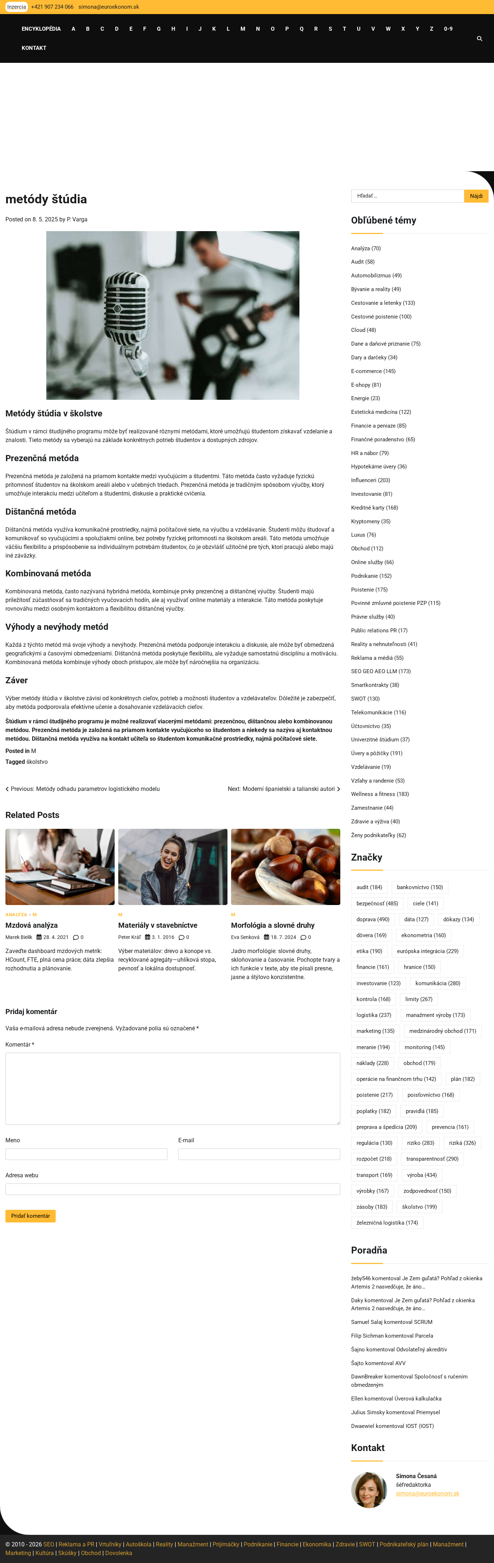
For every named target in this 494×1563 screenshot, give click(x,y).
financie (373, 967)
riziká (462, 1143)
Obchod (360, 548)
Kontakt (34, 48)
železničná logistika (387, 1223)
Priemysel (428, 1412)
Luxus (358, 535)
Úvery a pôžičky (370, 753)
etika (369, 951)
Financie (287, 1544)
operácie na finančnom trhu (396, 1079)
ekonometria (423, 935)
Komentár (19, 1044)
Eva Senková (245, 937)
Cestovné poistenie (374, 316)
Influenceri (363, 480)
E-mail (186, 1140)
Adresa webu (21, 1175)
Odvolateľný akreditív (421, 1349)
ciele (425, 903)
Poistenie (362, 589)
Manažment (193, 1544)
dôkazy (458, 919)
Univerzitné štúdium (375, 739)
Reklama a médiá (372, 658)
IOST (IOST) (420, 1426)
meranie (373, 1047)
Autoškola (139, 1544)
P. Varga (77, 219)
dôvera (372, 935)
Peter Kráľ (129, 937)
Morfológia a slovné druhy (273, 925)
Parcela (424, 1336)
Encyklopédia (41, 29)
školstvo (37, 761)
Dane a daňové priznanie (380, 344)
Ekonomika (317, 1544)
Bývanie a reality (370, 289)
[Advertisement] (247, 117)
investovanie (379, 983)
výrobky (373, 1191)
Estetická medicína (374, 412)
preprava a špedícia (387, 1127)
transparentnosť (432, 1159)
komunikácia (438, 983)
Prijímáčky (226, 1544)
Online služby (367, 562)
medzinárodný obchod (442, 1031)
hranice (419, 967)
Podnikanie (364, 576)
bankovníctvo (420, 887)
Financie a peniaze (373, 426)
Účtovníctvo (365, 726)
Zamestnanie (367, 808)
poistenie (375, 1095)
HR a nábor (364, 453)
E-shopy (360, 385)
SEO (48, 1544)
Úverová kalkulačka (418, 1398)
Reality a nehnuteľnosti (378, 644)
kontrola (374, 999)
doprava (373, 919)
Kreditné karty (367, 508)
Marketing (18, 1553)
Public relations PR (374, 630)
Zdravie (345, 1544)
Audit (357, 262)
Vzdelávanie (365, 767)
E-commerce (366, 371)
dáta (416, 919)
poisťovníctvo (431, 1095)
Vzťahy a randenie (372, 781)
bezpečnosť (377, 903)
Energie (360, 398)
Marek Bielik (18, 937)
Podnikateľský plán (404, 1544)
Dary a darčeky (369, 357)
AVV (401, 1363)
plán (463, 1079)
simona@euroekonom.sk (427, 1493)
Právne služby (367, 617)
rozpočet (374, 1159)
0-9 (448, 29)
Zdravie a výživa (370, 821)
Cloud (358, 330)
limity (419, 999)
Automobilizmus (371, 275)
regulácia (374, 1143)
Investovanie (366, 494)
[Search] (479, 38)
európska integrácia (428, 951)
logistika (374, 1015)
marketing (376, 1031)
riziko (420, 1143)
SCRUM (423, 1322)
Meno (12, 1140)
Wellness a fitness (373, 794)
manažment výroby (435, 1015)
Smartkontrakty (369, 685)
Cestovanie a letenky (376, 303)
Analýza (16, 914)
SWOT (358, 699)
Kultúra (44, 1553)
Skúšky (67, 1553)
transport (374, 1175)
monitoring (425, 1047)
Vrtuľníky (110, 1544)
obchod (419, 1063)
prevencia (450, 1127)
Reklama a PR (76, 1544)
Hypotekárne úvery (373, 466)
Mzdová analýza (31, 925)
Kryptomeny (365, 521)
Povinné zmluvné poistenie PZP (389, 603)
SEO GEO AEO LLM (374, 671)
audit (369, 887)
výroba (422, 1175)
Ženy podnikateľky (373, 835)
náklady (373, 1063)
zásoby (372, 1207)
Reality (164, 1544)
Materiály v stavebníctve (157, 925)
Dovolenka (118, 1553)
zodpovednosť (427, 1191)
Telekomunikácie (371, 712)
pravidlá (422, 1111)
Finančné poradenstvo (377, 439)
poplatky (374, 1111)
